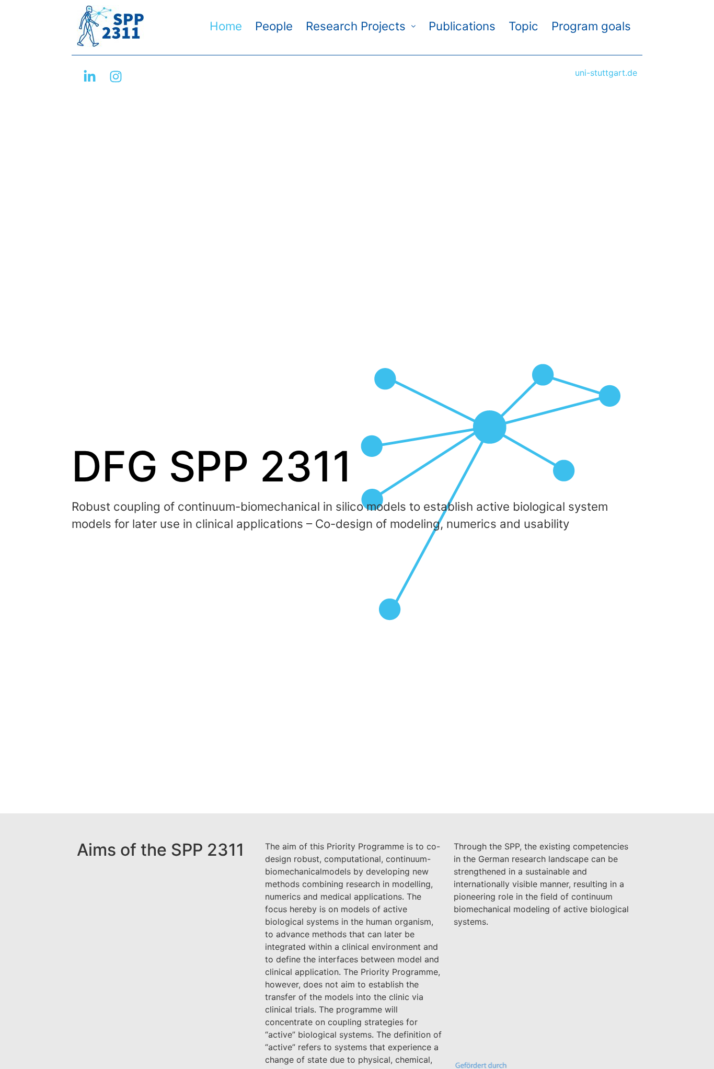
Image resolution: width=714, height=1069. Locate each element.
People (274, 26)
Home (226, 26)
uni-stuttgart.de (606, 72)
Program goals (591, 26)
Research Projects (356, 26)
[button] (361, 26)
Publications (462, 26)
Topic (523, 26)
